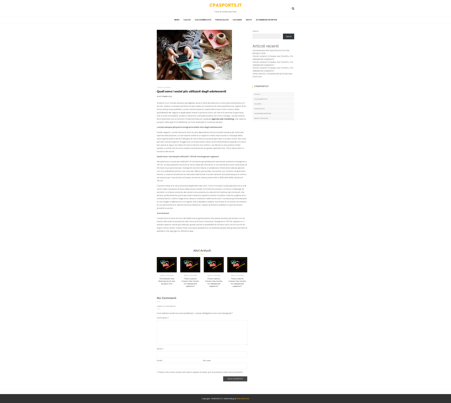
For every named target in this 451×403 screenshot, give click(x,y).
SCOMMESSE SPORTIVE (266, 19)
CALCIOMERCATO (203, 19)
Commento (163, 317)
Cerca (255, 31)
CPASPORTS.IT (225, 5)
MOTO (249, 19)
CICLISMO (237, 19)
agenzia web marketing (223, 119)
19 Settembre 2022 (164, 96)
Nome (160, 348)
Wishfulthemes (243, 398)
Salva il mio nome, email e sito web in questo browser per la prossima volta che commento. (201, 372)
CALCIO (187, 19)
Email (160, 360)
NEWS (176, 19)
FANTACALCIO (222, 19)
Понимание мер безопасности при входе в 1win (166, 281)
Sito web (207, 360)
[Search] (293, 8)
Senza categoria (163, 88)
